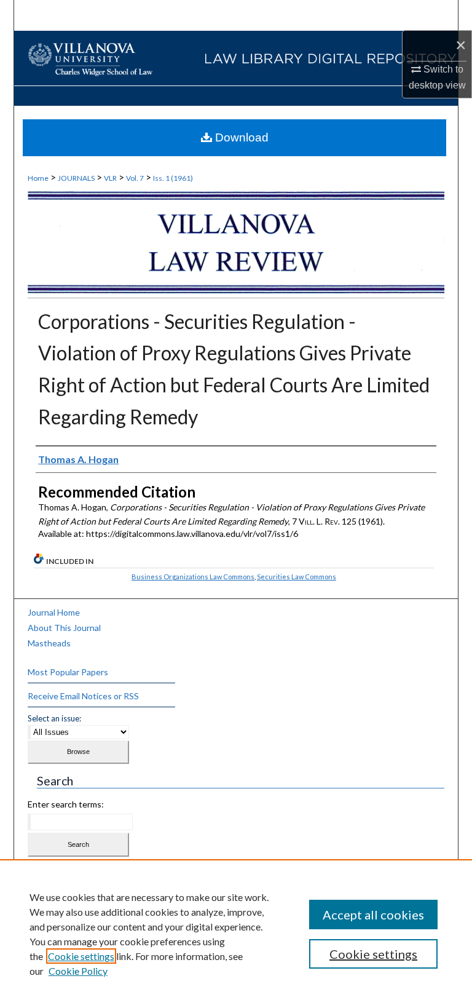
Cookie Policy (78, 971)
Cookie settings (81, 956)
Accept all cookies (373, 914)
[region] (236, 933)
